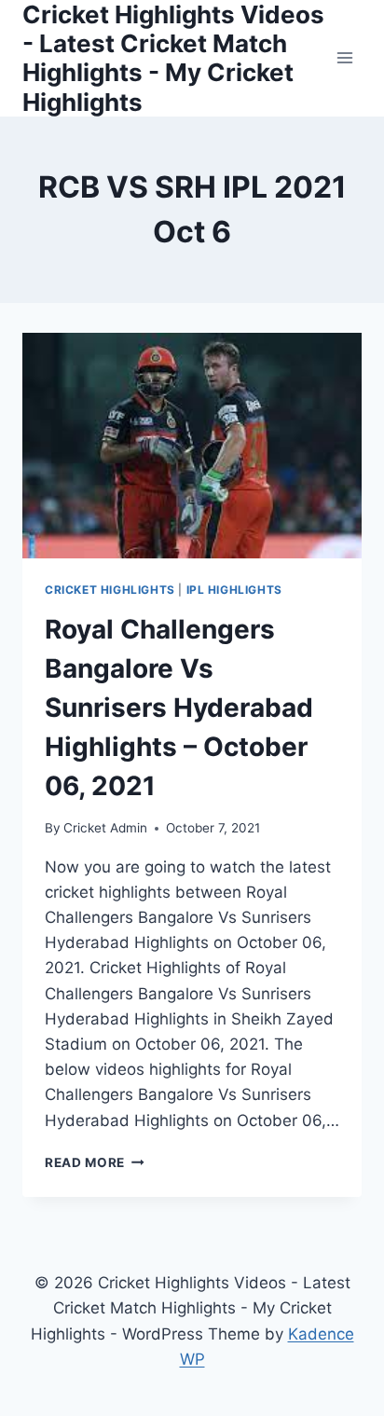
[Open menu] (344, 58)
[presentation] (192, 446)
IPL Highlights (234, 590)
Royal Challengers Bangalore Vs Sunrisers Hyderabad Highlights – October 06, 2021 (179, 707)
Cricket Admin (105, 827)
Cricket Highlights (110, 590)
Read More (94, 1162)
